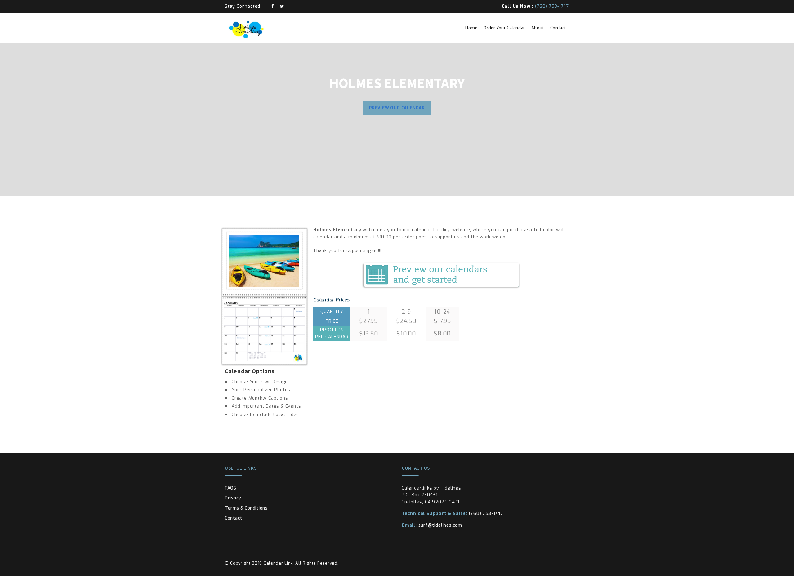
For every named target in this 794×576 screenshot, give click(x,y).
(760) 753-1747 (452, 513)
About (537, 27)
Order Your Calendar (504, 27)
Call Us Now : (535, 6)
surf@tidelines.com (432, 525)
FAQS (230, 488)
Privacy (233, 498)
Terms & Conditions (246, 508)
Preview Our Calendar (397, 107)
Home (471, 27)
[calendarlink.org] (264, 29)
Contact (558, 27)
